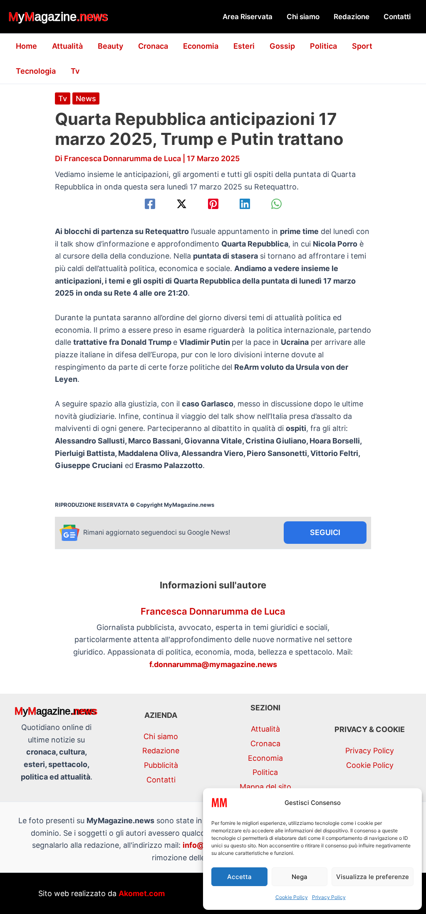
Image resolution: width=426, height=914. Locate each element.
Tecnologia (36, 71)
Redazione (351, 16)
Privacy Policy (329, 897)
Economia (200, 46)
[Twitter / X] (181, 203)
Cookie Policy (291, 897)
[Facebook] (150, 203)
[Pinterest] (213, 203)
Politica (323, 46)
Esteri (244, 46)
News (86, 98)
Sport (362, 46)
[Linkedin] (244, 203)
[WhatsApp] (276, 203)
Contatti (397, 16)
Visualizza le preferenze (372, 877)
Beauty (110, 46)
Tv (75, 71)
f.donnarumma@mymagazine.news (213, 664)
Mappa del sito (265, 786)
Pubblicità (161, 765)
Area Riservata (247, 16)
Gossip (282, 46)
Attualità (67, 46)
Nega (299, 877)
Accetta (239, 877)
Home (26, 46)
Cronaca (153, 46)
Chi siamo (303, 16)
